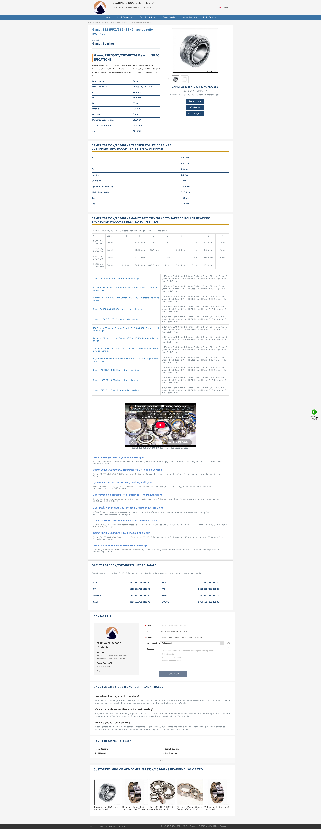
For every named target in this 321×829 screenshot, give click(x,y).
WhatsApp (195, 107)
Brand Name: (98, 81)
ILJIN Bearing (209, 17)
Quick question (153, 643)
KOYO (165, 595)
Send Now (173, 673)
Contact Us (102, 826)
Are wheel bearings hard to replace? (117, 696)
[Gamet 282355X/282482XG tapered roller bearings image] (195, 50)
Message (149, 649)
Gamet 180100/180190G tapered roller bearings (116, 279)
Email (148, 626)
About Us (92, 826)
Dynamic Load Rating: (103, 120)
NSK (95, 583)
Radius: (96, 109)
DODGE (165, 602)
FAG (164, 589)
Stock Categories (125, 17)
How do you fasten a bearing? (113, 722)
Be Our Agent (195, 113)
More (161, 761)
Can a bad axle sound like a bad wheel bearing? (124, 709)
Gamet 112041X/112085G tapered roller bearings (116, 319)
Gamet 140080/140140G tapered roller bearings (116, 370)
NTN (95, 589)
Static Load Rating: (101, 125)
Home (107, 17)
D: (93, 98)
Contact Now (195, 101)
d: (93, 92)
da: (93, 131)
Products (98, 23)
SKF (164, 583)
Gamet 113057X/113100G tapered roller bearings (116, 380)
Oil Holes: (97, 114)
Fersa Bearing (169, 17)
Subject (149, 637)
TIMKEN (97, 595)
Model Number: (99, 87)
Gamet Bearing (189, 17)
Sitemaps (121, 826)
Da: (93, 204)
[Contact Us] (314, 414)
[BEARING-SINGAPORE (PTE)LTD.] (99, 7)
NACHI (96, 602)
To (147, 631)
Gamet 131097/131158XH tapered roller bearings (116, 390)
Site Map (112, 826)
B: (93, 103)
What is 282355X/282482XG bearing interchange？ (195, 95)
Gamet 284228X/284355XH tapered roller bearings (118, 309)
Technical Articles (148, 17)
